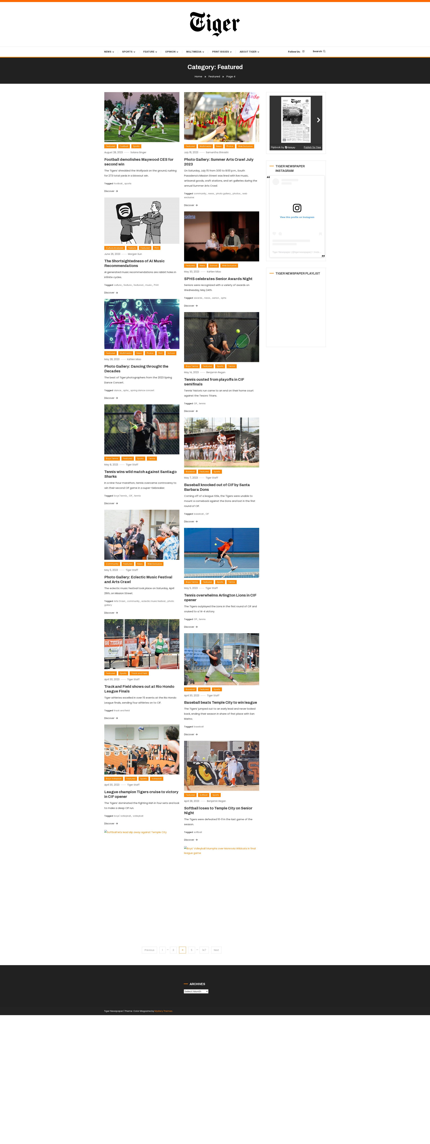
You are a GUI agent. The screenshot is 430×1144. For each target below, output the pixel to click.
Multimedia (193, 52)
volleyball (138, 815)
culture (118, 285)
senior (215, 298)
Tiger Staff (132, 464)
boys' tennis (120, 495)
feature (128, 285)
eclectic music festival (153, 601)
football (118, 183)
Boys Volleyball (113, 778)
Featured (110, 146)
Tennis (231, 366)
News (107, 52)
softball (198, 832)
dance (117, 390)
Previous (149, 950)
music (148, 285)
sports (127, 183)
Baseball (190, 471)
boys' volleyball (122, 815)
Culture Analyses (114, 247)
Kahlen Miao (214, 271)
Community (112, 563)
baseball (199, 513)
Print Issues (220, 52)
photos (236, 193)
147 (204, 950)
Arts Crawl (119, 601)
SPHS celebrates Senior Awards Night (218, 279)
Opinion (170, 52)
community (200, 193)
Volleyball (157, 778)
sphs (223, 298)
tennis (202, 403)
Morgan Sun (135, 254)
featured (138, 285)
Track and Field (139, 673)
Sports (127, 52)
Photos (229, 146)
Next (216, 950)
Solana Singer (138, 152)
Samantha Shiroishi (217, 152)
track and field (122, 710)
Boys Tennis (192, 366)
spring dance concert (142, 390)
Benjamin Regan (215, 372)
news (211, 193)
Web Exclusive (245, 146)
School (213, 265)
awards (198, 298)
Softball (204, 794)
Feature (148, 52)
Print (157, 247)
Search (317, 51)
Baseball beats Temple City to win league (220, 703)
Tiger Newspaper (281, 252)
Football (124, 146)
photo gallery (223, 193)
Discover (109, 191)
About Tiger (248, 52)
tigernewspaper (302, 252)
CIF (195, 403)
